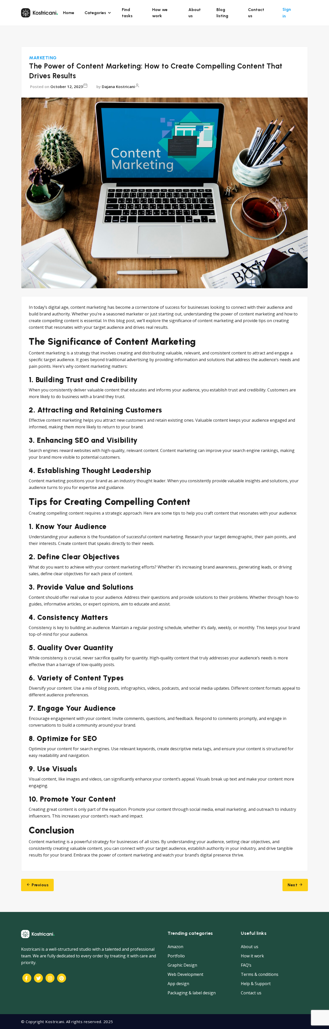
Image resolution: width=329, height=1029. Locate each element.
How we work (160, 12)
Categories (95, 12)
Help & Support (256, 983)
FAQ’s (246, 965)
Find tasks (127, 12)
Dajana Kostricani (118, 86)
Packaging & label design (192, 993)
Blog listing (222, 12)
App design (178, 983)
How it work (252, 956)
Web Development (185, 974)
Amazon (175, 946)
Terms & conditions (259, 974)
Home (68, 12)
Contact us (256, 12)
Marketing (43, 58)
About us (194, 12)
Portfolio (176, 956)
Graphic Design (182, 965)
